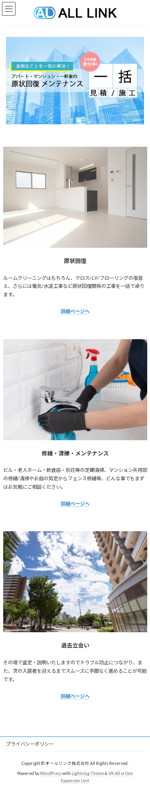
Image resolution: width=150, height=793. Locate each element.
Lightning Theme (88, 773)
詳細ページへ (75, 311)
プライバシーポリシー (30, 744)
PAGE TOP (138, 761)
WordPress (51, 773)
